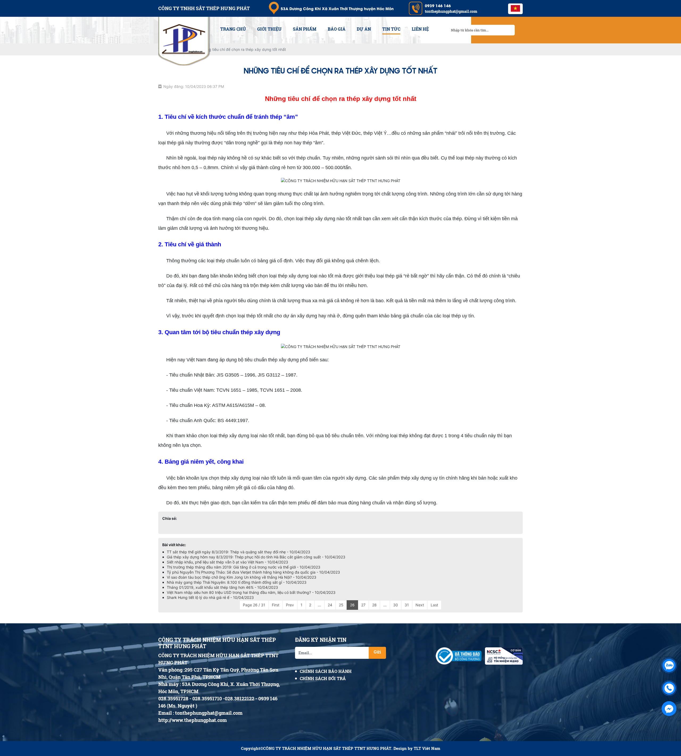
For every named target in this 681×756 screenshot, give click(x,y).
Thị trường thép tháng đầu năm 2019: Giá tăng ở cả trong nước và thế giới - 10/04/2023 (243, 567)
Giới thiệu (269, 29)
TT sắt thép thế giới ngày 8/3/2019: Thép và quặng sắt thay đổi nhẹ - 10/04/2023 (238, 552)
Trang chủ (233, 29)
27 (363, 605)
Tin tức (391, 29)
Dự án (364, 29)
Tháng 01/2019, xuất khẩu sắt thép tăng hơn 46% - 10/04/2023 (222, 587)
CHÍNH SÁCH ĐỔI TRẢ (323, 678)
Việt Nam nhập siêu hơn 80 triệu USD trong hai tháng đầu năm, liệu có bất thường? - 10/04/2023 (251, 592)
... (319, 605)
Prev (290, 605)
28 (374, 605)
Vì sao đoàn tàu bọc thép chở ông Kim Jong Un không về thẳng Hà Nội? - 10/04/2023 (241, 577)
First (275, 605)
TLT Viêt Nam (427, 748)
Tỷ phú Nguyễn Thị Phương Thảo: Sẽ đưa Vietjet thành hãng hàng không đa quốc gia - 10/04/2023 (253, 572)
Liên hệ (420, 29)
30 (395, 605)
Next (420, 605)
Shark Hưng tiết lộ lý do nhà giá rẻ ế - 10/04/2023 (210, 597)
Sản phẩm (304, 29)
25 (341, 605)
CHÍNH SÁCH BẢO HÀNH (326, 671)
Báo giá (337, 29)
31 (407, 605)
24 (330, 605)
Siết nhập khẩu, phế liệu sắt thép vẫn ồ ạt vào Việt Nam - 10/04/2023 (227, 562)
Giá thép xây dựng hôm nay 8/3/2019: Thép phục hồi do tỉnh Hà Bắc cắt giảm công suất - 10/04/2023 (256, 557)
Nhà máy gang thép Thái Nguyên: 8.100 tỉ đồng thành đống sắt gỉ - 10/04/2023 (236, 582)
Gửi (377, 652)
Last (434, 605)
